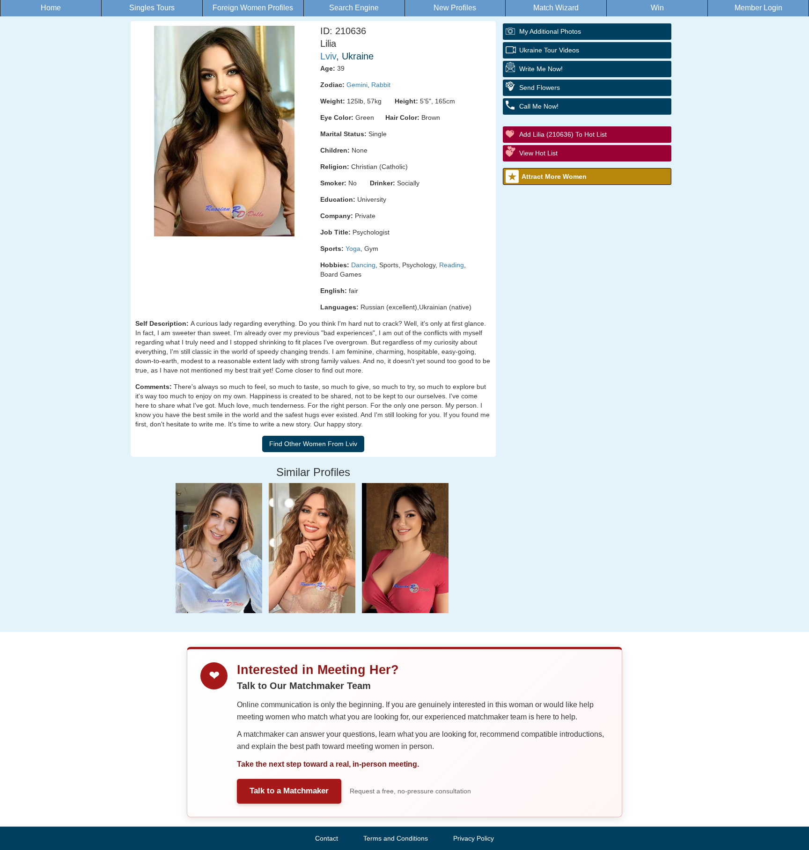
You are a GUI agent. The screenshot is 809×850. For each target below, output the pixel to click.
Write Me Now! (541, 69)
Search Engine (354, 8)
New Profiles (455, 8)
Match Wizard (556, 8)
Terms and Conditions (395, 838)
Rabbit (380, 84)
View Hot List (538, 153)
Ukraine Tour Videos (549, 50)
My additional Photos (550, 31)
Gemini (357, 84)
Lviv (328, 56)
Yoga (353, 248)
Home (51, 8)
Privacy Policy (473, 838)
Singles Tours (152, 8)
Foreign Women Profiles (253, 8)
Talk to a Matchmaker (289, 790)
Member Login (758, 8)
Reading (451, 265)
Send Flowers (539, 87)
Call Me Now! (539, 106)
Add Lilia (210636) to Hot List (563, 134)
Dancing (363, 265)
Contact (326, 838)
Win (657, 8)
